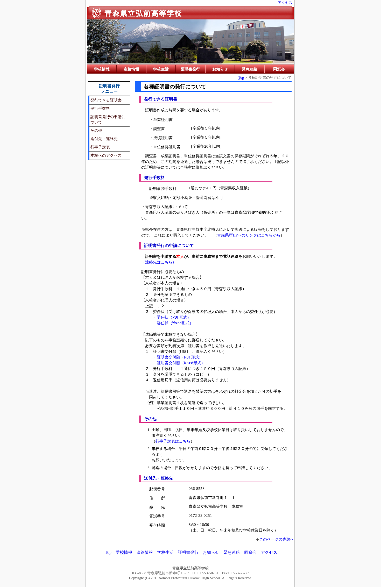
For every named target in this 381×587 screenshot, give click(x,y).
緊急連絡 (249, 69)
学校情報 (102, 69)
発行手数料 (100, 108)
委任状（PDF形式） (174, 317)
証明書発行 (190, 69)
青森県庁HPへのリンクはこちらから (248, 235)
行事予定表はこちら (173, 441)
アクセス (285, 3)
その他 (96, 130)
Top (241, 77)
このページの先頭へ (276, 539)
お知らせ (220, 69)
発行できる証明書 (106, 100)
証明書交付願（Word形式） (181, 363)
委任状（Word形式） (175, 323)
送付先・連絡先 (104, 139)
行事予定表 (100, 147)
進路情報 (131, 69)
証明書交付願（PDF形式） (180, 357)
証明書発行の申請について (107, 119)
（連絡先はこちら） (158, 262)
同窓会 (279, 69)
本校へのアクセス (106, 155)
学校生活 (161, 69)
